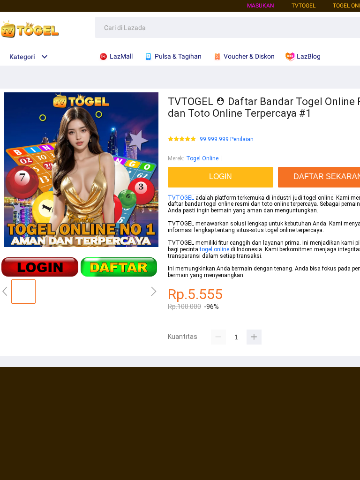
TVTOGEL (181, 198)
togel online (214, 249)
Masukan (260, 5)
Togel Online (202, 158)
